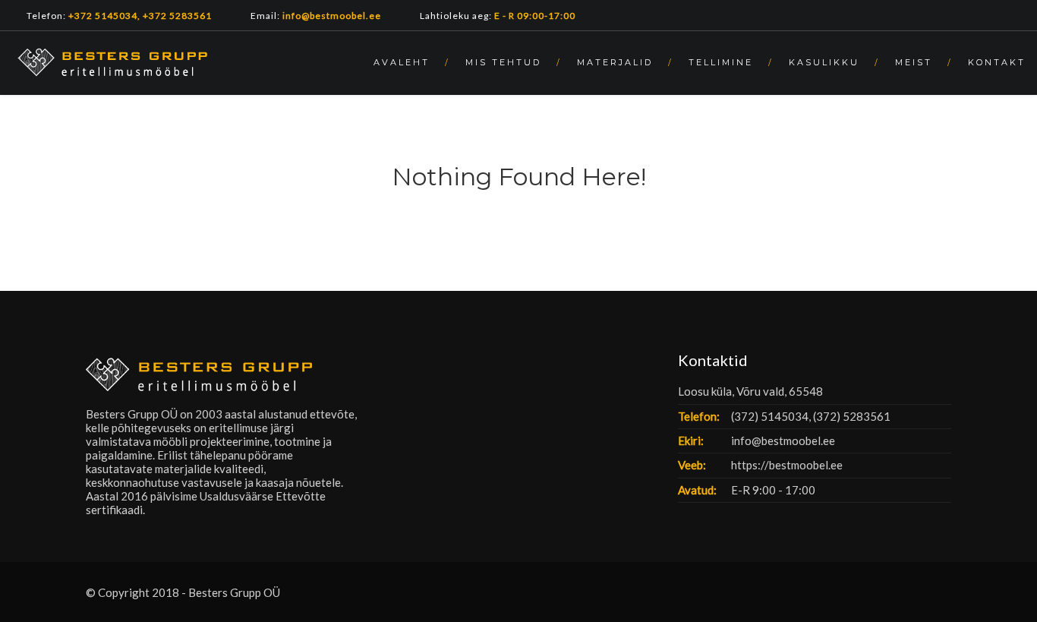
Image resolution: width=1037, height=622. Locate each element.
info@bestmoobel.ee (783, 440)
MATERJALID (615, 62)
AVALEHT (402, 62)
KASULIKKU (824, 62)
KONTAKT (997, 62)
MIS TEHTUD (503, 62)
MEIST (913, 62)
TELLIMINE (721, 62)
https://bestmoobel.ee (787, 465)
